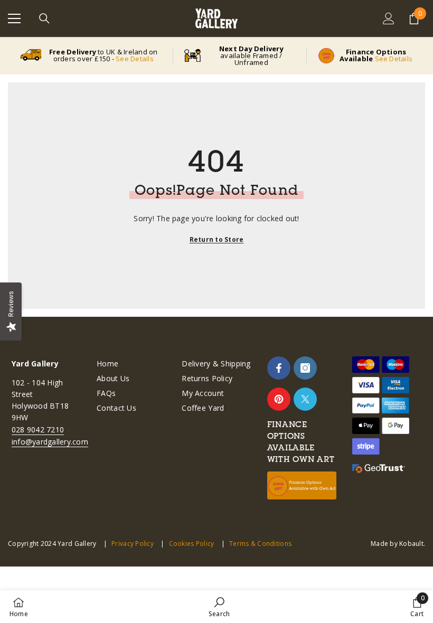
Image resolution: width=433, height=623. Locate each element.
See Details (135, 58)
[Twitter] (305, 399)
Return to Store (217, 239)
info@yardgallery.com (50, 442)
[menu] (14, 18)
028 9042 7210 (38, 429)
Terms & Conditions (260, 543)
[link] (219, 606)
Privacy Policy (132, 543)
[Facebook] (278, 368)
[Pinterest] (278, 399)
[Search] (44, 18)
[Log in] (388, 18)
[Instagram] (305, 368)
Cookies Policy (191, 543)
